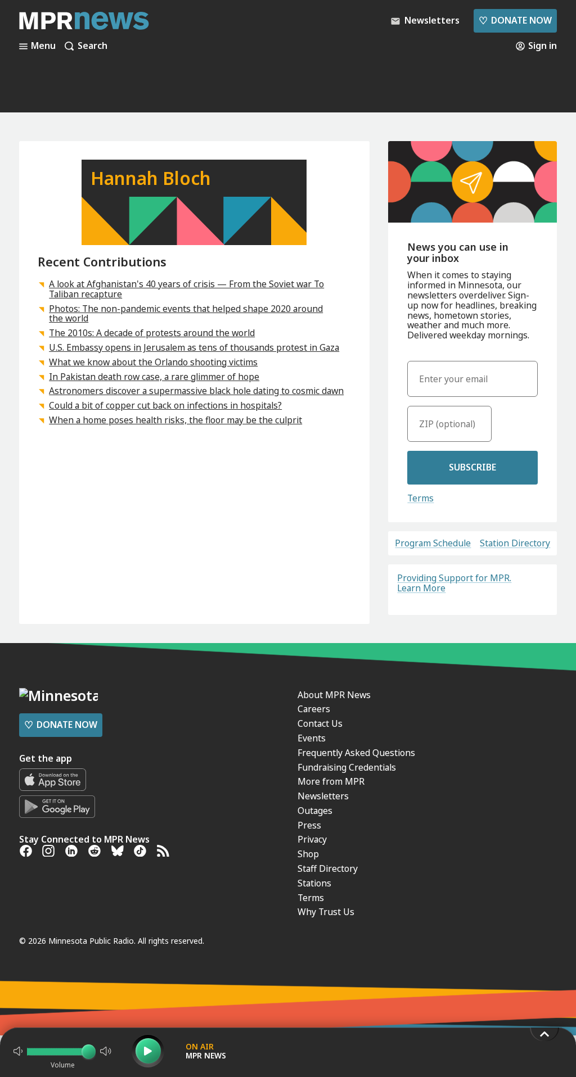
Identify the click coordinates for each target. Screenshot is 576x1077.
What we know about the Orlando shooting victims (153, 362)
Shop (308, 854)
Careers (314, 709)
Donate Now (515, 20)
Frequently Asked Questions (356, 752)
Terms (420, 498)
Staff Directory (328, 868)
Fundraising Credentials (347, 767)
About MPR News (334, 695)
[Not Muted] (18, 1051)
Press (309, 825)
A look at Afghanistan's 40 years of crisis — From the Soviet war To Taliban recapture (186, 289)
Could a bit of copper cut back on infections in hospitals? (165, 405)
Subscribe (472, 467)
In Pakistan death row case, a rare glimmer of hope (154, 376)
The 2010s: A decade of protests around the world (152, 333)
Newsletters (323, 796)
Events (312, 738)
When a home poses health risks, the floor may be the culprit (175, 420)
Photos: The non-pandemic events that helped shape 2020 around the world (186, 313)
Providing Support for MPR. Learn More (454, 583)
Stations (314, 883)
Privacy (312, 839)
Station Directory (515, 543)
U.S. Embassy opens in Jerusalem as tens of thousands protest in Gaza (194, 347)
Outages (315, 810)
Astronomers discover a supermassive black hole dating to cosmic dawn (196, 390)
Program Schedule (433, 543)
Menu (43, 46)
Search (92, 46)
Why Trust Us (326, 912)
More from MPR (331, 781)
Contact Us (320, 723)
